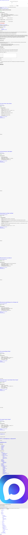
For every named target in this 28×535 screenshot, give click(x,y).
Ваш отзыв (1, 57)
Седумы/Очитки (5, 468)
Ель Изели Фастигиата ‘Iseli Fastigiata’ (6, 151)
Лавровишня (4, 470)
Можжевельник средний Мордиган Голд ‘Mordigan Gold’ (9, 302)
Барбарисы (4, 467)
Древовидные (4, 525)
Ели (3, 520)
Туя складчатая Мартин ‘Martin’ (5, 351)
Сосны (4, 456)
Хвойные (1, 214)
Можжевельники (5, 259)
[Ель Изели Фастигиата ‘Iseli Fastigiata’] (8, 133)
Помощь (2, 447)
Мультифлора (4, 454)
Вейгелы (4, 466)
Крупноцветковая (5, 453)
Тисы (2, 452)
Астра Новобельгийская (6, 473)
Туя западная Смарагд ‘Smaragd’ (5, 419)
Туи (3, 352)
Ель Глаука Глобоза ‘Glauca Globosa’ (6, 103)
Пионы (2, 459)
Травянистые (4, 462)
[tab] (4, 29)
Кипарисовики (4, 381)
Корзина (2, 449)
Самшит (4, 530)
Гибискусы (2, 461)
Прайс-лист (2, 446)
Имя (0, 58)
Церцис (4, 469)
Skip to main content (6, 0)
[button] (1, 361)
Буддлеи (4, 527)
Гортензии (2, 463)
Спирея (4, 471)
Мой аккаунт (3, 445)
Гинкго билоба (5, 472)
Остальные (2, 465)
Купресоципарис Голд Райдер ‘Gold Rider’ (6, 213)
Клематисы (2, 464)
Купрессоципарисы (5, 214)
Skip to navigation (2, 0)
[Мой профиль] (27, 3)
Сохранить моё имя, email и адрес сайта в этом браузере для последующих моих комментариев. (13, 61)
